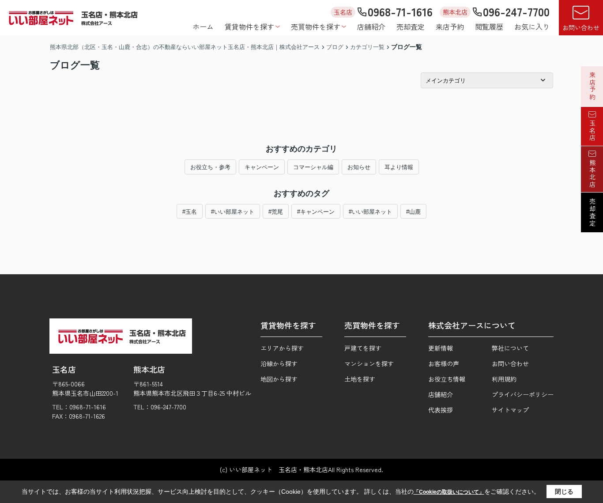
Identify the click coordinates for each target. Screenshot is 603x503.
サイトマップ (510, 409)
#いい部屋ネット (232, 211)
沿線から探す (279, 363)
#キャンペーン (316, 211)
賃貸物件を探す (249, 26)
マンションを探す (369, 363)
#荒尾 (275, 211)
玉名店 (592, 131)
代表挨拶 (440, 409)
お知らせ (358, 167)
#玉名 (189, 211)
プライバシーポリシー (523, 394)
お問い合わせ (580, 27)
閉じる (564, 491)
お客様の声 (443, 363)
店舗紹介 (371, 26)
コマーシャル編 (313, 167)
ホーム (203, 26)
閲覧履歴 (489, 26)
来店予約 (450, 26)
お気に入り (532, 26)
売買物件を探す (315, 26)
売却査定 (410, 26)
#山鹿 (413, 211)
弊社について (510, 348)
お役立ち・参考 (210, 167)
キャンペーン (262, 167)
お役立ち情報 (446, 378)
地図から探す (279, 378)
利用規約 (504, 378)
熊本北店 (592, 173)
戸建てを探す (362, 348)
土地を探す (359, 378)
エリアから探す (282, 348)
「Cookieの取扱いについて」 (449, 492)
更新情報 (440, 348)
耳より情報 (398, 167)
